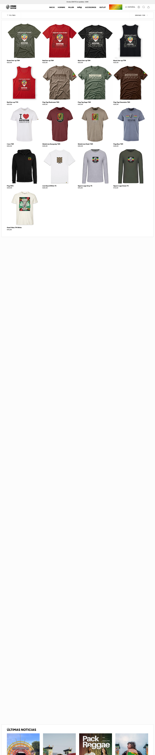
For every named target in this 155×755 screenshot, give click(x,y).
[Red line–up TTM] (24, 82)
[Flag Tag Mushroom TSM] (59, 82)
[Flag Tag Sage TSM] (95, 82)
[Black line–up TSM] (95, 41)
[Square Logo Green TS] (130, 166)
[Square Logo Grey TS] (95, 166)
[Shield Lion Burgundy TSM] (59, 124)
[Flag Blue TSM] (130, 124)
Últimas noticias (21, 730)
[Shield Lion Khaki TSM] (95, 124)
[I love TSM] (24, 124)
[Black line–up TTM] (130, 41)
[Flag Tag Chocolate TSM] (130, 82)
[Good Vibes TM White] (24, 208)
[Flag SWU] (24, 166)
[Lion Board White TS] (59, 166)
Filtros (12, 15)
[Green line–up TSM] (24, 41)
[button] (61, 7)
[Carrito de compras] (148, 7)
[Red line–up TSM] (59, 41)
